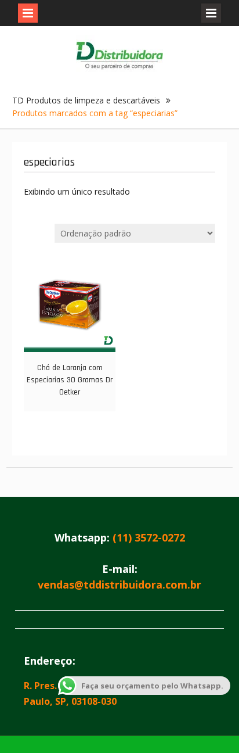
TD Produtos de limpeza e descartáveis (86, 100)
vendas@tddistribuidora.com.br (119, 584)
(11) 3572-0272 (149, 537)
